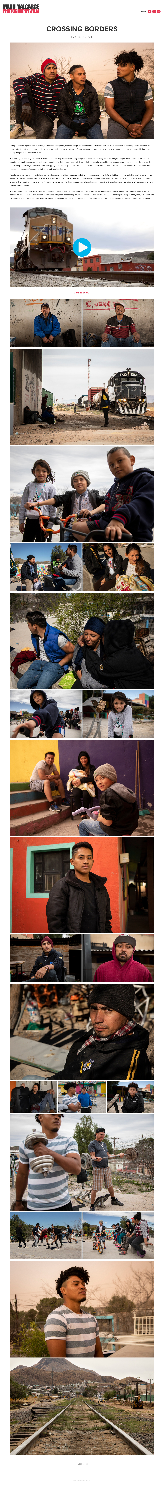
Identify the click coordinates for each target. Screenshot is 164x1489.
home (143, 11)
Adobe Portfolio (86, 1480)
